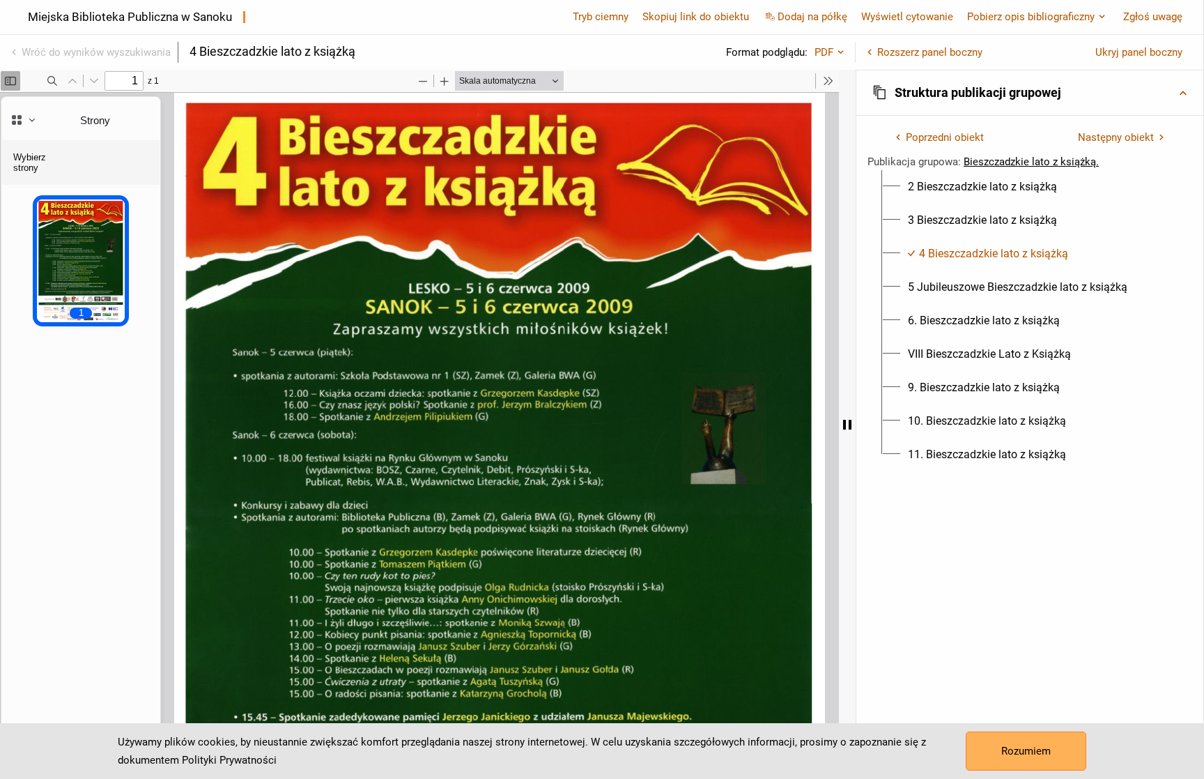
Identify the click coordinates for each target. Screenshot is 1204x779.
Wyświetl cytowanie (907, 16)
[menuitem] (982, 187)
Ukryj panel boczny (1138, 52)
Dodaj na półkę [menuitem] (812, 16)
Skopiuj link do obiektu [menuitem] (695, 16)
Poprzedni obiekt (945, 137)
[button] (1029, 92)
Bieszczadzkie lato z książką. (1031, 162)
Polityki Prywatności (229, 760)
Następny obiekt (1116, 137)
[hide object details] (847, 424)
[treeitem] (1029, 187)
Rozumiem (1026, 751)
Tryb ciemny (600, 16)
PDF (824, 52)
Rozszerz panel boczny (929, 52)
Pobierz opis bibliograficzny (1031, 16)
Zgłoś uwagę (1152, 16)
